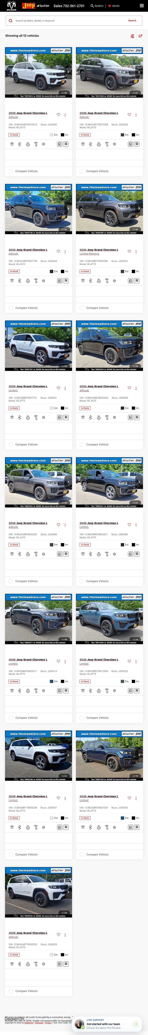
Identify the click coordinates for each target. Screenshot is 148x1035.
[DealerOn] (14, 1018)
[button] (68, 72)
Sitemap (39, 1023)
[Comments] (59, 144)
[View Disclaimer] (44, 144)
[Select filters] (132, 36)
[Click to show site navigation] (142, 6)
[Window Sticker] (65, 144)
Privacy (48, 1023)
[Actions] (65, 115)
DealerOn (28, 1023)
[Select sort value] (139, 35)
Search (132, 20)
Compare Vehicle (26, 171)
